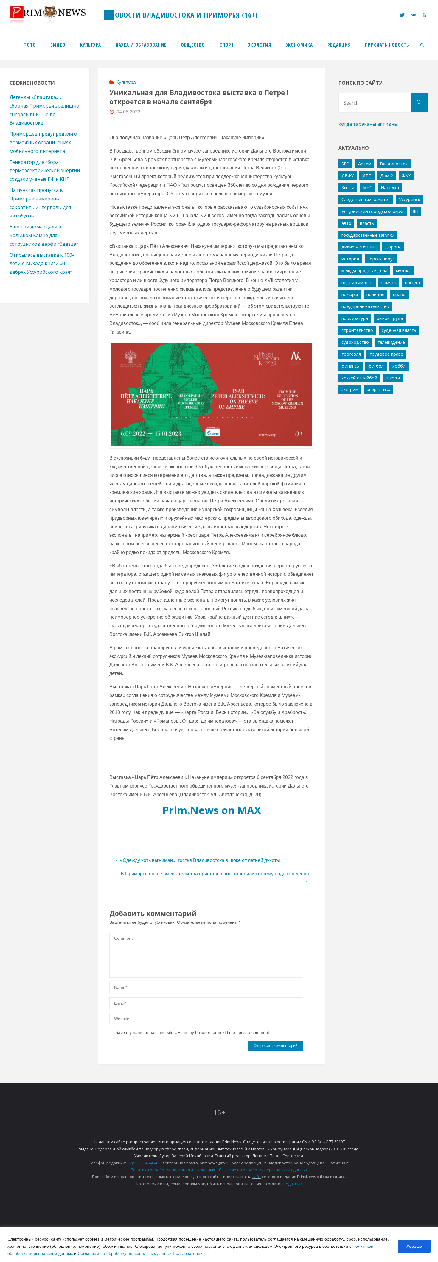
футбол (376, 366)
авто (346, 223)
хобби (399, 366)
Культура (126, 82)
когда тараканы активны (368, 124)
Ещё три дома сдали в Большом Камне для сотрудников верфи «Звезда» (44, 235)
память (388, 282)
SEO (345, 163)
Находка (390, 187)
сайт (256, 1176)
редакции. (293, 1183)
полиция (375, 294)
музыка (403, 270)
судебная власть (399, 330)
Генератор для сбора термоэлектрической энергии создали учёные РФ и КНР (45, 171)
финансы (350, 366)
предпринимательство (365, 306)
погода (412, 282)
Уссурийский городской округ (372, 211)
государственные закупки (367, 235)
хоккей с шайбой (359, 378)
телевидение (391, 342)
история (350, 259)
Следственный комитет (365, 199)
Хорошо (414, 1246)
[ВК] (413, 15)
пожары (349, 294)
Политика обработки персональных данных (173, 1169)
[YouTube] (424, 15)
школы (393, 378)
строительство (357, 330)
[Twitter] (402, 15)
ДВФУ (347, 175)
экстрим (349, 389)
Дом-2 (386, 175)
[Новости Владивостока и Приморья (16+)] (54, 14)
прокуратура (354, 318)
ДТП (367, 175)
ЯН (415, 211)
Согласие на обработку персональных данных (263, 1169)
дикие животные (359, 247)
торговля (351, 354)
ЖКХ (406, 175)
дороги (393, 247)
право (399, 294)
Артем (364, 163)
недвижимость (357, 282)
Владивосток (394, 163)
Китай (347, 187)
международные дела (364, 270)
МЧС (367, 187)
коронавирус (381, 259)
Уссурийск (409, 199)
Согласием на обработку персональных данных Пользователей (140, 1253)
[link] (422, 45)
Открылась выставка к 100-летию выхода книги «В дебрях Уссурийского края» (42, 264)
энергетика (378, 389)
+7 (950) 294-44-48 (142, 1162)
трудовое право (386, 354)
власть (367, 223)
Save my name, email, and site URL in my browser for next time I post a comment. (192, 1032)
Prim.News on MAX (211, 810)
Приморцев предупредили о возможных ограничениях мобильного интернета (43, 142)
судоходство (355, 342)
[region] (219, 1244)
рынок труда (390, 318)
